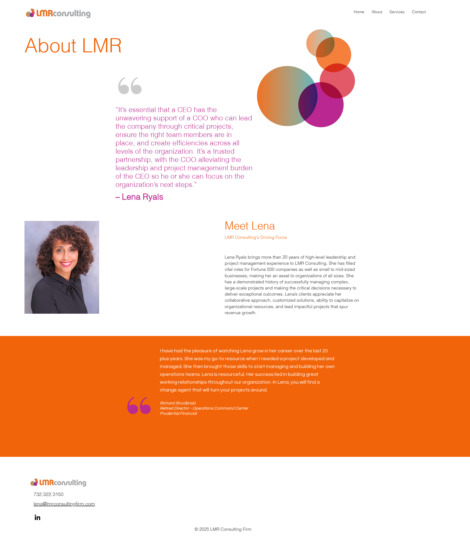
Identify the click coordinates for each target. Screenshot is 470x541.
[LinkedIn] (37, 517)
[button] (397, 12)
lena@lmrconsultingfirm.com (64, 504)
